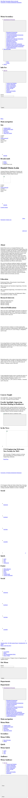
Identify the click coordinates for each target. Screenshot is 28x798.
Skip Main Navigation (6, 1)
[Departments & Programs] (14, 26)
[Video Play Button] (14, 420)
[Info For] (14, 77)
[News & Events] (14, 55)
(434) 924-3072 (6, 645)
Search (2, 94)
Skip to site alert (14, 1)
